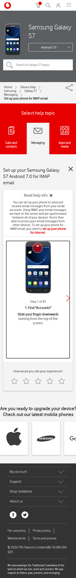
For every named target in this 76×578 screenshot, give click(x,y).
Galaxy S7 (30, 91)
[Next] (68, 298)
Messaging (11, 95)
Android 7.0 (48, 47)
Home (8, 87)
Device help (28, 87)
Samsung (10, 91)
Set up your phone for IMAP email (26, 98)
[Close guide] (71, 169)
